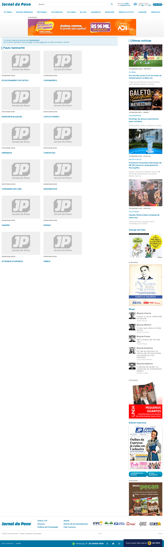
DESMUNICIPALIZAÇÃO (12, 117)
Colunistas (57, 12)
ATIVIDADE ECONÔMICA (12, 261)
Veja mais (158, 4)
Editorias (42, 12)
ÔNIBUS (47, 261)
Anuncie (41, 524)
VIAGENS (6, 225)
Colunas (71, 12)
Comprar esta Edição (137, 474)
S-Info (100, 533)
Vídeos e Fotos (126, 12)
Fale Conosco (70, 527)
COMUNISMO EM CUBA (12, 189)
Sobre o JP (42, 521)
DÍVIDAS (47, 225)
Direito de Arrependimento (76, 524)
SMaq (160, 533)
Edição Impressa (24, 12)
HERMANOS (7, 153)
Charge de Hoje (137, 230)
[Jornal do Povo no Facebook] (113, 543)
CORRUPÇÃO (49, 153)
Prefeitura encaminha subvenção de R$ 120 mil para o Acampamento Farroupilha (145, 165)
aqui (41, 42)
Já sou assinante (153, 474)
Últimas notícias (140, 40)
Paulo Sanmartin (14, 48)
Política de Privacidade (47, 527)
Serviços (155, 12)
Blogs (83, 12)
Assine (66, 521)
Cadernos (96, 12)
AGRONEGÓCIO (50, 189)
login (127, 3)
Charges (142, 12)
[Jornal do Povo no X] (108, 543)
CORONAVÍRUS (50, 80)
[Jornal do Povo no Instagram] (119, 543)
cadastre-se (125, 5)
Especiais (109, 12)
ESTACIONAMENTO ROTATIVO (15, 80)
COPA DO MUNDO (51, 117)
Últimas (8, 12)
